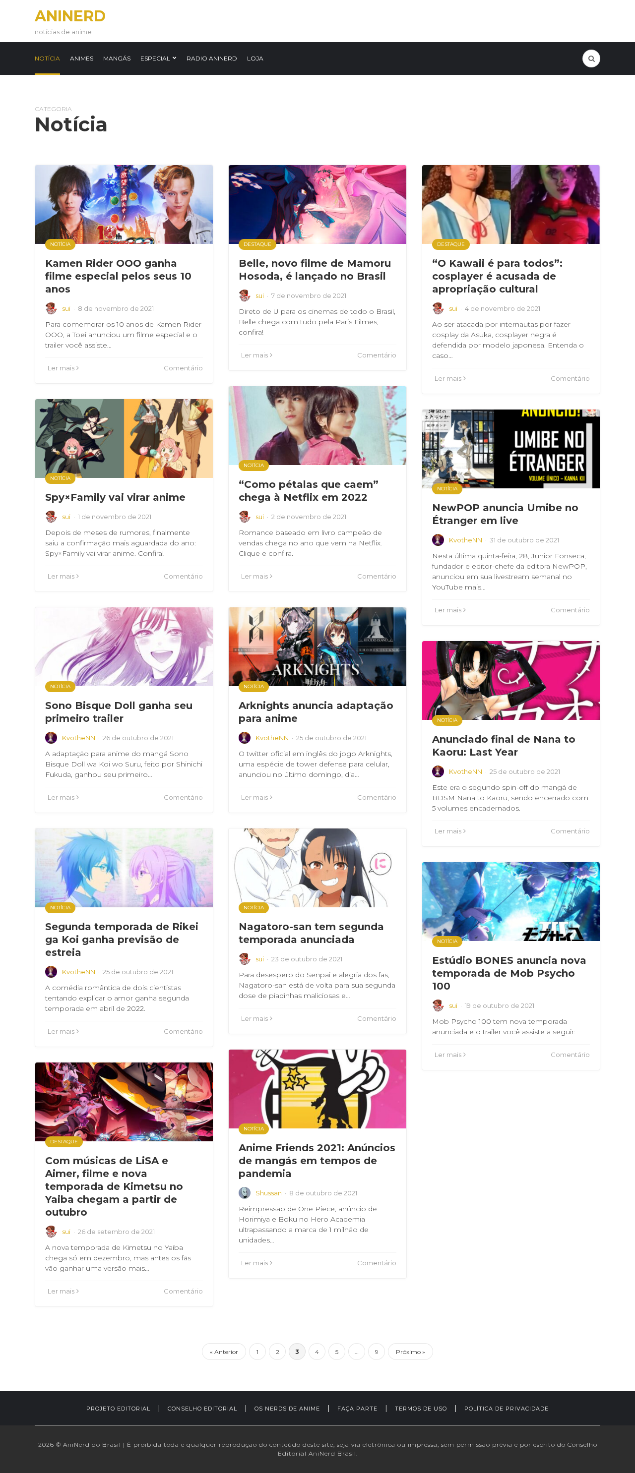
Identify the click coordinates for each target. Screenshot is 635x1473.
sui (66, 308)
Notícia (47, 58)
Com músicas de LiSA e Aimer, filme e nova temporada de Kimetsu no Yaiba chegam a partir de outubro (114, 1186)
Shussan (268, 1193)
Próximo (408, 1351)
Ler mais (61, 368)
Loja (255, 58)
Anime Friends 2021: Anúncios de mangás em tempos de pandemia (317, 1160)
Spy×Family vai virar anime (115, 497)
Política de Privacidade (506, 1408)
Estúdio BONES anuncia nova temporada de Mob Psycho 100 (509, 973)
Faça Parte (357, 1408)
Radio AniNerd (212, 58)
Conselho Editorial (202, 1408)
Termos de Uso (421, 1408)
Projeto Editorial (118, 1408)
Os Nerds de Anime (287, 1408)
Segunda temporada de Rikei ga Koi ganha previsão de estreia (121, 939)
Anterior (226, 1351)
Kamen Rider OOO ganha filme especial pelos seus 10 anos (118, 276)
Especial (155, 58)
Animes (81, 58)
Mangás (116, 58)
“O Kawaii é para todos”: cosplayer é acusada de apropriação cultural (497, 276)
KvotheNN (465, 540)
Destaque (257, 244)
